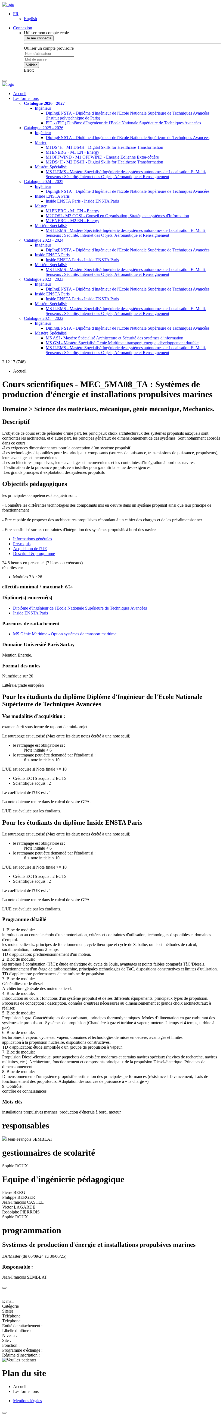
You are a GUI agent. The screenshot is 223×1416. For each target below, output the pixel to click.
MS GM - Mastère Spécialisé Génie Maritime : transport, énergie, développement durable (122, 342)
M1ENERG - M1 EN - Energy (72, 152)
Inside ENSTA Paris (52, 196)
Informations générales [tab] (32, 539)
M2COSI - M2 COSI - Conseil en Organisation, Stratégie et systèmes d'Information (117, 215)
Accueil (19, 93)
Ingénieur (43, 108)
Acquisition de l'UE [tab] (30, 548)
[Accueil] (8, 4)
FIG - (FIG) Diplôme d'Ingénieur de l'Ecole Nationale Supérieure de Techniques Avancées (123, 123)
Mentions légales (27, 1400)
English (30, 18)
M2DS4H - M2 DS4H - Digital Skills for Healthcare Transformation (104, 162)
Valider (31, 65)
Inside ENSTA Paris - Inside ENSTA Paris (82, 201)
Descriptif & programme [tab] (34, 553)
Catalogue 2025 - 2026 (43, 127)
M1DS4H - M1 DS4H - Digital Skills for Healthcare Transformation (104, 147)
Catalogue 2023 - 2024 (43, 240)
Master (41, 142)
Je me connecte (38, 38)
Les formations (26, 98)
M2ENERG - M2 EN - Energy (72, 220)
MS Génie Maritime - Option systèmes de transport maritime (64, 634)
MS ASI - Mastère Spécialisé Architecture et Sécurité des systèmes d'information (114, 338)
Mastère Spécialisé (51, 167)
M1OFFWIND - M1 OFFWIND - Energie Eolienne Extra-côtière (102, 157)
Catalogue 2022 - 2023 (43, 279)
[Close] (4, 1288)
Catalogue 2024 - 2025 (43, 181)
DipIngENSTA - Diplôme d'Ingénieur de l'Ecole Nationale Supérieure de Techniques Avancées (127, 137)
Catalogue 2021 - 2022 (43, 318)
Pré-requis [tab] (21, 543)
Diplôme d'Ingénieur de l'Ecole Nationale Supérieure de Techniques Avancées (80, 608)
